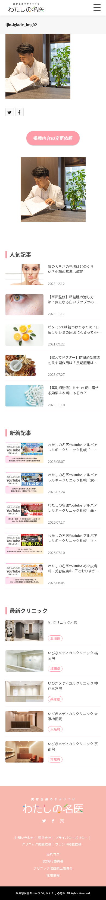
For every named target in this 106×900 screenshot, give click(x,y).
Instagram (62, 821)
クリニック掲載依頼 (36, 844)
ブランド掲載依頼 (68, 844)
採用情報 (53, 875)
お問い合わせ (24, 837)
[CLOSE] (97, 7)
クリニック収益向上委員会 (53, 868)
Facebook (53, 821)
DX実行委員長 (53, 861)
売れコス (53, 854)
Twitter (44, 821)
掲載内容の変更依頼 (53, 138)
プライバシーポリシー (71, 837)
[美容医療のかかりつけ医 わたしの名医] (53, 811)
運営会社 (44, 837)
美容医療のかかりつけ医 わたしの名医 (41, 893)
